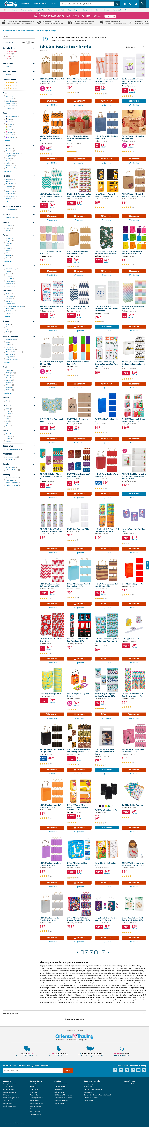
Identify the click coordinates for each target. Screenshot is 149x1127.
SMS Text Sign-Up (8, 1103)
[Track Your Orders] (125, 4)
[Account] (136, 4)
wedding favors (92, 968)
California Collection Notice (93, 1089)
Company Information (61, 1084)
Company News (59, 1103)
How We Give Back (60, 1086)
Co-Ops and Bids (8, 1086)
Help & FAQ (33, 1086)
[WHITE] (111, 806)
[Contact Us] (130, 4)
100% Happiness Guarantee (63, 1098)
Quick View (53, 105)
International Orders (36, 1103)
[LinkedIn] (121, 1070)
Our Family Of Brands (61, 1100)
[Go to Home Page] (3, 31)
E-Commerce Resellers (91, 1098)
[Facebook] (115, 1070)
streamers (54, 966)
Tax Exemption (34, 1109)
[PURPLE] (103, 806)
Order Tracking (34, 1089)
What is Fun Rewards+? (10, 1106)
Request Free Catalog (9, 1092)
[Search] (117, 3)
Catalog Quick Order (9, 1084)
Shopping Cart (34, 1100)
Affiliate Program (60, 1092)
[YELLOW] (106, 806)
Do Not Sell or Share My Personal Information (98, 1095)
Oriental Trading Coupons (11, 1098)
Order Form (33, 1092)
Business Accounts (8, 1089)
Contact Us (33, 1084)
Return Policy (34, 1095)
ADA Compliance (35, 1112)
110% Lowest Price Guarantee (64, 1095)
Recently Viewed (11, 1013)
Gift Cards (6, 1095)
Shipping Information (36, 1098)
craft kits (129, 975)
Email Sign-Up (7, 1100)
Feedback (147, 565)
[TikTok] (133, 1070)
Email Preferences (35, 1114)
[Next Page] (108, 952)
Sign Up (67, 1070)
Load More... (8, 141)
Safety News (88, 1092)
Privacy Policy (88, 1084)
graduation (86, 973)
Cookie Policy (88, 1100)
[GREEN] (108, 806)
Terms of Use (88, 1086)
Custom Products (128, 1084)
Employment (59, 1089)
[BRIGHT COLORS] (100, 806)
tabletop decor (80, 980)
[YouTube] (138, 1070)
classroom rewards (74, 968)
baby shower (100, 978)
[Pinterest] (127, 1070)
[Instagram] (144, 1070)
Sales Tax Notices (35, 1106)
